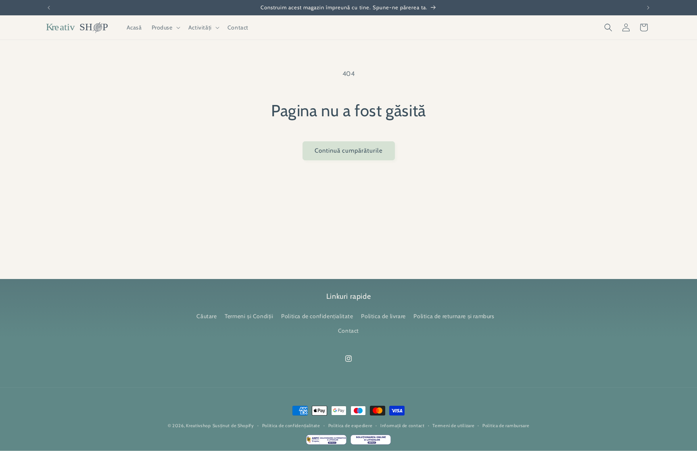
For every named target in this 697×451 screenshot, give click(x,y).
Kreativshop (198, 425)
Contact (348, 330)
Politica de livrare (383, 316)
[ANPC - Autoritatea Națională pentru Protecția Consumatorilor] (326, 441)
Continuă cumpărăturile (349, 150)
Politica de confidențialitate (317, 316)
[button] (165, 27)
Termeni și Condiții (249, 316)
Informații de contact (402, 425)
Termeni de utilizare (453, 425)
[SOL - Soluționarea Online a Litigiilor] (371, 441)
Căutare (206, 316)
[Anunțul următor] (648, 7)
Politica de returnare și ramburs (453, 316)
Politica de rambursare (505, 425)
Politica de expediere (350, 425)
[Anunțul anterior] (49, 7)
